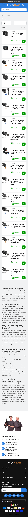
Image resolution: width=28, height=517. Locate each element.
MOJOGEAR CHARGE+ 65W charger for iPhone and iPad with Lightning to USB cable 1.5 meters (17, 182)
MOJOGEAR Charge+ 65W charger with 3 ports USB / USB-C (16, 35)
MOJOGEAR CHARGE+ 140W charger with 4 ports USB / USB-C (17, 78)
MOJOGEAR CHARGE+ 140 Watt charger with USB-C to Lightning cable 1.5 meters (17, 197)
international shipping (14, 1)
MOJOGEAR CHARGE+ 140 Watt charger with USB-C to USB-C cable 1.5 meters (17, 167)
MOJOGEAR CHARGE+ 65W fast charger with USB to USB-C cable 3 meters (17, 212)
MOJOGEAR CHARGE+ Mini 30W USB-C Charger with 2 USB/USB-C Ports (17, 49)
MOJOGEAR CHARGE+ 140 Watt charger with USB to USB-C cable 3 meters (17, 226)
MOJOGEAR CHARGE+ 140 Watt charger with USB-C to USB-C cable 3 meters (17, 122)
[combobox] (14, 9)
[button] (3, 5)
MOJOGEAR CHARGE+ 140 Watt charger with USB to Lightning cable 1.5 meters (17, 271)
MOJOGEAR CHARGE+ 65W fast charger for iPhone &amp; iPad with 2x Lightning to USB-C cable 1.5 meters (17, 256)
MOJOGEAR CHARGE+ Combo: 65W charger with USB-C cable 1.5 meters (16, 64)
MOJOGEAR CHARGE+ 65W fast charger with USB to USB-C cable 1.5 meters (17, 107)
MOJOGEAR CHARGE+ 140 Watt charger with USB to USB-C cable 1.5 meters (17, 241)
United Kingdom (8, 501)
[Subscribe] (23, 490)
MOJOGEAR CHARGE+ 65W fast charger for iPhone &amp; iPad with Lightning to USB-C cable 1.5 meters (17, 137)
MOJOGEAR (16, 515)
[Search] (3, 9)
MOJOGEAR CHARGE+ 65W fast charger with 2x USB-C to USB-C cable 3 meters (17, 152)
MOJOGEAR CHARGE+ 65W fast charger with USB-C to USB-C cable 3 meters (17, 93)
